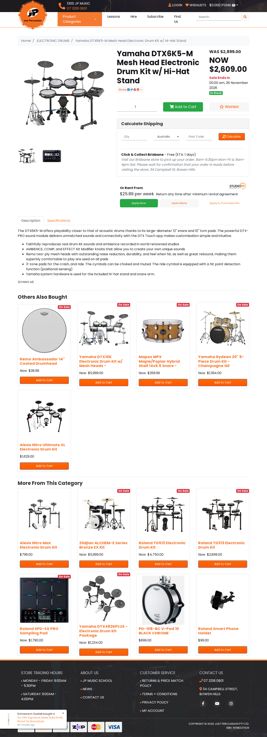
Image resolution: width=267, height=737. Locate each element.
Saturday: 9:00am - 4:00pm (39, 696)
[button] (229, 106)
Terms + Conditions (159, 694)
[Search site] (245, 17)
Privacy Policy (154, 702)
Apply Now (139, 203)
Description (30, 220)
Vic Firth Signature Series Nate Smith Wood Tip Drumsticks (37, 719)
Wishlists (197, 5)
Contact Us (93, 697)
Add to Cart (185, 106)
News (87, 689)
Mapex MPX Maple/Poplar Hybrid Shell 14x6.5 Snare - (159, 361)
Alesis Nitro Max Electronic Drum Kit (38, 545)
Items (220, 5)
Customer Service (157, 672)
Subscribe (155, 16)
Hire (133, 16)
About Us (89, 672)
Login (176, 5)
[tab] (31, 220)
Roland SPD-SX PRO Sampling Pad (39, 631)
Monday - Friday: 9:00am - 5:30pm (43, 683)
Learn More (179, 203)
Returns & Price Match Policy (161, 683)
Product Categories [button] (72, 19)
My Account (152, 710)
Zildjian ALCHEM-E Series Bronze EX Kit (103, 545)
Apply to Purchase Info (224, 203)
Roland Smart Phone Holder (218, 631)
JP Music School (97, 680)
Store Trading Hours (42, 672)
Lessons (113, 16)
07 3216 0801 (213, 680)
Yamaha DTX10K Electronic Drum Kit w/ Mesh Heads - (100, 361)
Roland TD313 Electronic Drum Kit (221, 545)
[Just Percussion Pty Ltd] (33, 14)
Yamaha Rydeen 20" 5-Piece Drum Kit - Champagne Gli (221, 361)
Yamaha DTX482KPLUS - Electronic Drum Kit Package (103, 631)
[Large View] (27, 155)
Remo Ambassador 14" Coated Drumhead (42, 361)
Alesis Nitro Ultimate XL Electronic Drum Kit (42, 447)
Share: (123, 89)
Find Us (177, 19)
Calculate (233, 136)
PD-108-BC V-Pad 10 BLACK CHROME (159, 631)
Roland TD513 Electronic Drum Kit (162, 545)
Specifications (58, 220)
